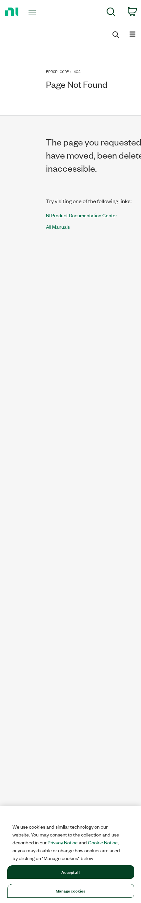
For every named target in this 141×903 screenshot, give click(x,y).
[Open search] (115, 33)
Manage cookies (71, 890)
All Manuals (58, 226)
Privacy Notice (63, 842)
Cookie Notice (103, 842)
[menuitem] (111, 13)
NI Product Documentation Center (81, 215)
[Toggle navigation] (34, 12)
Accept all (70, 872)
